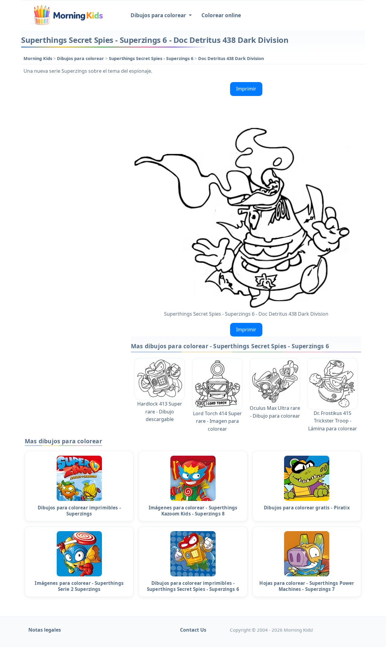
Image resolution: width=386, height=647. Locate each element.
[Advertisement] (73, 170)
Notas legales (44, 629)
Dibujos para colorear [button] (159, 15)
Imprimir (246, 88)
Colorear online (221, 15)
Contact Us (193, 629)
